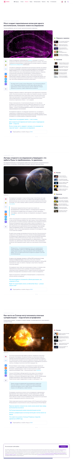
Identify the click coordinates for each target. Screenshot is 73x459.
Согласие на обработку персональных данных (45, 454)
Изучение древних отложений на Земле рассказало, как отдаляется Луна (25, 280)
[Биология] (6, 65)
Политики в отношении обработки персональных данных (55, 453)
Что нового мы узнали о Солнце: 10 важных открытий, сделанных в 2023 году (24, 418)
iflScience (38, 370)
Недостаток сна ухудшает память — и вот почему (23, 119)
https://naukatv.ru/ (63, 449)
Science (30, 60)
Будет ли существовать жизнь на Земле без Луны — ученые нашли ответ (26, 284)
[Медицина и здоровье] (6, 61)
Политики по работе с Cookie (10, 454)
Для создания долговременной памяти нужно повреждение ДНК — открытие (26, 123)
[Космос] (6, 199)
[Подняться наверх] (6, 89)
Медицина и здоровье (15, 21)
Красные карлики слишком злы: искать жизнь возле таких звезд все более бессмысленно (27, 407)
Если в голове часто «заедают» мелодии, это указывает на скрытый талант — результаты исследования (26, 127)
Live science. (12, 204)
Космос (12, 155)
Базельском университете (16, 64)
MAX (31, 132)
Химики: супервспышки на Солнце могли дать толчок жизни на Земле (27, 413)
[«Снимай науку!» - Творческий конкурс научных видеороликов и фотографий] (62, 1)
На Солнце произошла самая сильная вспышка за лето (25, 410)
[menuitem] (22, 1)
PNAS (13, 214)
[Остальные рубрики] (6, 69)
